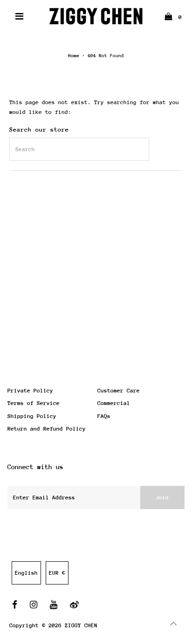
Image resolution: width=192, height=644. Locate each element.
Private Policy (30, 390)
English (26, 573)
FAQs (103, 416)
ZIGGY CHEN (81, 625)
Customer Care (118, 390)
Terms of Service (33, 403)
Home (73, 56)
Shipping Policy (31, 416)
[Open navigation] (20, 16)
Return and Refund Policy (46, 428)
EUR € (57, 573)
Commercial (113, 403)
